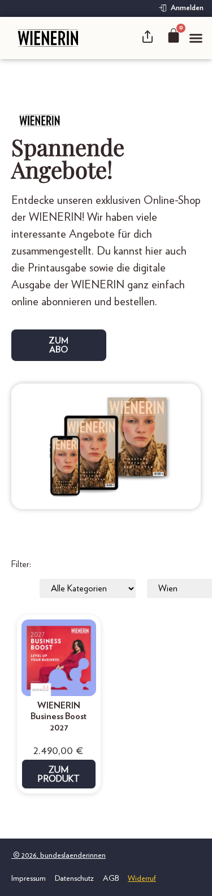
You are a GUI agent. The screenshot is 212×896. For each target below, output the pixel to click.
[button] (196, 38)
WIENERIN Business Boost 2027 (58, 716)
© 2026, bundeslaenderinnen (58, 855)
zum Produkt (59, 774)
